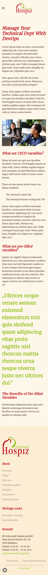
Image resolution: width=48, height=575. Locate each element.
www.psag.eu (24, 568)
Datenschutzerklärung (34, 560)
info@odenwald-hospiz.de (15, 553)
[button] (3, 8)
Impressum (13, 560)
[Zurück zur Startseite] (24, 8)
